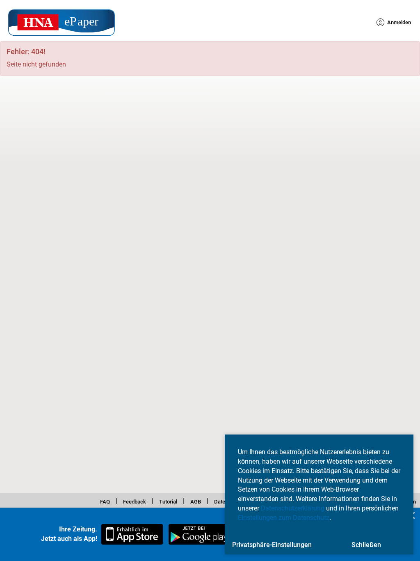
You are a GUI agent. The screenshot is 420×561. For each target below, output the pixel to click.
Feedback (123, 501)
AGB (192, 501)
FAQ (89, 501)
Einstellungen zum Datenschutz (283, 518)
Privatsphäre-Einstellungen (272, 545)
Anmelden (395, 22)
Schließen (366, 545)
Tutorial (162, 501)
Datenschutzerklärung (292, 508)
